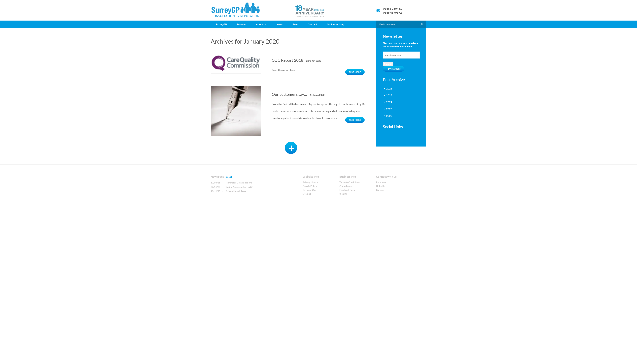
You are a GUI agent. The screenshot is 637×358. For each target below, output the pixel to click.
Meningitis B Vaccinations (238, 182)
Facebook (381, 182)
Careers (380, 189)
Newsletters (393, 69)
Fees (295, 24)
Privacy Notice (310, 182)
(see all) (229, 176)
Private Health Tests (235, 191)
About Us (261, 24)
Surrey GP (221, 24)
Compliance (345, 186)
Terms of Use (309, 189)
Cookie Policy (310, 186)
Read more (355, 72)
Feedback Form (347, 189)
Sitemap (307, 193)
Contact (312, 24)
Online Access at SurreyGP (239, 186)
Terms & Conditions (349, 182)
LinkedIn (380, 186)
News (280, 24)
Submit (388, 63)
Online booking (335, 24)
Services (241, 24)
